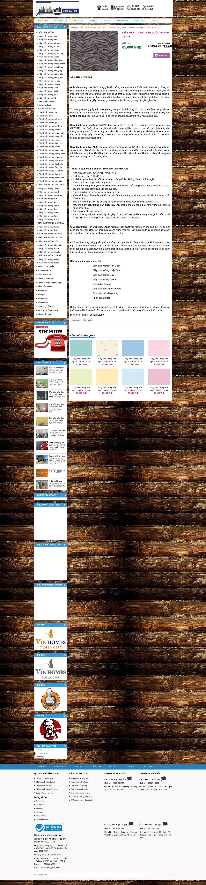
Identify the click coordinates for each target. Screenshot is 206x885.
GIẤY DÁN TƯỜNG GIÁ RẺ (49, 256)
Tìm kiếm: (38, 750)
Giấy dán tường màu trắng (50, 60)
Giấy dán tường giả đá (49, 46)
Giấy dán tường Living (49, 189)
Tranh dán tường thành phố (51, 164)
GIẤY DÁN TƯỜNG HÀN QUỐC (93, 27)
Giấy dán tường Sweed (49, 259)
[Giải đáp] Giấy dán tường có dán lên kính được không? (57, 432)
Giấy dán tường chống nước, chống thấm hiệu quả (57, 382)
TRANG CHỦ (42, 21)
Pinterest (39, 808)
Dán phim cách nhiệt (79, 789)
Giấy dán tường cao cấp (49, 81)
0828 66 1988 (51, 861)
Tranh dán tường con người (51, 133)
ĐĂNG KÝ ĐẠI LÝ (45, 315)
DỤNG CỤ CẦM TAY (46, 307)
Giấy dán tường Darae (117, 27)
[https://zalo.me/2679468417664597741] (50, 341)
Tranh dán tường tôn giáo (50, 167)
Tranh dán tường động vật (50, 143)
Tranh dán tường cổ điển (50, 130)
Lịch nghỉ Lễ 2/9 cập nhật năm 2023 (57, 471)
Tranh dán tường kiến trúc (50, 181)
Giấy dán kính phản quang (107, 288)
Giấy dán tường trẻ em (104, 279)
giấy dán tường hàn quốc (92, 97)
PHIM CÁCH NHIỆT (46, 267)
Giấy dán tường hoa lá (49, 57)
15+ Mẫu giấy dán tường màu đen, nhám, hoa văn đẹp (57, 394)
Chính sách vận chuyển (45, 782)
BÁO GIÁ (94, 21)
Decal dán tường (46, 101)
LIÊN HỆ (154, 21)
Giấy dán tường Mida (48, 212)
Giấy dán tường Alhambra (50, 245)
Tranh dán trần (45, 116)
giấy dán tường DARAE (127, 112)
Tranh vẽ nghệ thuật (48, 123)
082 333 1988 (49, 864)
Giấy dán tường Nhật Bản (106, 270)
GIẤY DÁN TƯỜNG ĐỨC (48, 241)
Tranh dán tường (102, 284)
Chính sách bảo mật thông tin (48, 789)
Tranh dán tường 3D (48, 112)
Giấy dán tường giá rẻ (48, 95)
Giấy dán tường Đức (103, 275)
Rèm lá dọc (43, 298)
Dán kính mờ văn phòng (105, 293)
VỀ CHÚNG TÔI (60, 21)
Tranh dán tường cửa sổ (49, 140)
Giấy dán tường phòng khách (52, 64)
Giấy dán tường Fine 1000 (50, 234)
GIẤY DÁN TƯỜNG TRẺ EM (50, 237)
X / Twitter (88, 320)
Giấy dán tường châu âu (49, 84)
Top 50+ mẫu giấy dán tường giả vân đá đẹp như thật (56, 370)
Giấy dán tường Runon (49, 227)
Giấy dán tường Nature (49, 206)
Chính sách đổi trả (43, 786)
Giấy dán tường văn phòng (51, 67)
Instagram (40, 805)
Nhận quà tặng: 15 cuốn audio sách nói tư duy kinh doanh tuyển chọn (57, 446)
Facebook (76, 320)
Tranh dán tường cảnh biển (51, 171)
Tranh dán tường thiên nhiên (51, 178)
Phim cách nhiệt (101, 298)
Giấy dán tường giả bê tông (51, 53)
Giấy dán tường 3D (47, 98)
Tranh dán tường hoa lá (49, 147)
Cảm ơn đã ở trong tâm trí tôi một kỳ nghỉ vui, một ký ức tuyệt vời (57, 459)
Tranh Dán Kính (44, 270)
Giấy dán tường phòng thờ (51, 77)
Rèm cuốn (42, 290)
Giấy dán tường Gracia (49, 219)
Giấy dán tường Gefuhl (49, 249)
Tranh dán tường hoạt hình (51, 150)
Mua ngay (163, 55)
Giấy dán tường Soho (48, 202)
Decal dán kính (44, 275)
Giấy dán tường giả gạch (50, 43)
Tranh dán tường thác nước (51, 160)
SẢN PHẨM (77, 21)
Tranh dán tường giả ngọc (50, 119)
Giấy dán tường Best (48, 230)
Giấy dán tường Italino (49, 263)
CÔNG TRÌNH (139, 21)
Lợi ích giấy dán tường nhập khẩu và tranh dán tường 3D (57, 483)
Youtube (39, 812)
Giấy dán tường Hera (48, 209)
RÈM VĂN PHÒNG (45, 287)
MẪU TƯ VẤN (122, 21)
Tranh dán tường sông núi (50, 157)
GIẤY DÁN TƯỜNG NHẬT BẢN (51, 223)
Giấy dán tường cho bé (49, 88)
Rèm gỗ (41, 295)
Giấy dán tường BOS (48, 199)
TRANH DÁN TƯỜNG (47, 109)
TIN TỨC (107, 21)
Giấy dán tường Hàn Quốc (107, 266)
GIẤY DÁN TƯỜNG (46, 32)
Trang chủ (74, 27)
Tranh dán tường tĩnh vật (50, 174)
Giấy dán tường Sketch (49, 192)
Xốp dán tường (46, 105)
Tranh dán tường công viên (51, 136)
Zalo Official (41, 816)
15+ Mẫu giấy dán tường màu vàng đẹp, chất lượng (56, 420)
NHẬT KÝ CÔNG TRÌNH (48, 310)
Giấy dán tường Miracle (49, 252)
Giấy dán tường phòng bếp (51, 74)
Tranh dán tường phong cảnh (52, 154)
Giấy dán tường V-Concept (50, 195)
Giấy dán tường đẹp (48, 36)
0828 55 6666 (55, 855)
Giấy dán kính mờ (45, 279)
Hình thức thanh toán (44, 778)
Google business (43, 819)
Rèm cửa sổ (43, 302)
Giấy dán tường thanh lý (50, 91)
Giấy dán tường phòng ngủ (51, 70)
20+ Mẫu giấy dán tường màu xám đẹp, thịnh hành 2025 (56, 408)
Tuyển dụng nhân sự (44, 793)
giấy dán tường (161, 150)
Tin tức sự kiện (45, 363)
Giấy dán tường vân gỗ (49, 50)
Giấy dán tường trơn (48, 40)
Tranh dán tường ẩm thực (50, 126)
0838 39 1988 (54, 858)
